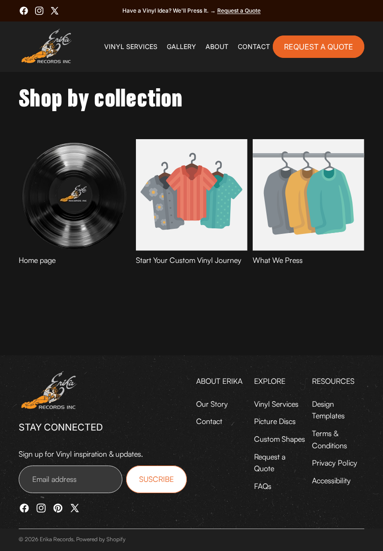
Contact (209, 421)
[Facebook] (24, 11)
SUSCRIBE (156, 479)
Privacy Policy (334, 462)
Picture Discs (275, 421)
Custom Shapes (279, 439)
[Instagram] (39, 11)
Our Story (212, 404)
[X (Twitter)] (55, 11)
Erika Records (56, 539)
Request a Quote (239, 10)
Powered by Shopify (101, 539)
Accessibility (331, 480)
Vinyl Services (276, 404)
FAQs (262, 486)
